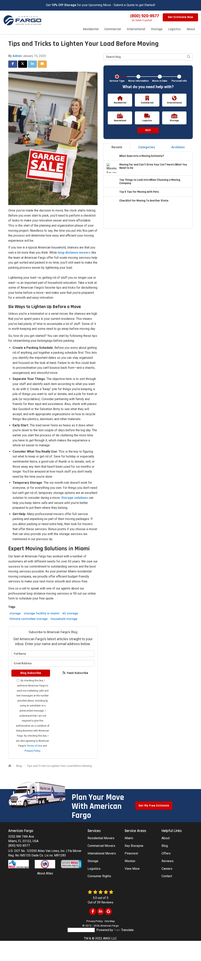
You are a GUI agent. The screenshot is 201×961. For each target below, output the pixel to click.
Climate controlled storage (28, 619)
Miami (129, 838)
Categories (146, 147)
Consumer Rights (99, 876)
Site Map (110, 921)
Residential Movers (101, 838)
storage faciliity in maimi (41, 613)
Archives (178, 147)
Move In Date (159, 81)
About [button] (191, 29)
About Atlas (45, 873)
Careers (167, 869)
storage (15, 613)
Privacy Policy (32, 750)
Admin (17, 56)
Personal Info (179, 81)
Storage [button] (156, 29)
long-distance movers (74, 252)
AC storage (70, 613)
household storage (64, 619)
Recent (116, 147)
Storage (93, 861)
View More (132, 869)
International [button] (136, 29)
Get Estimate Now (180, 17)
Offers (166, 853)
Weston (130, 861)
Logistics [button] (174, 29)
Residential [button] (91, 29)
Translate (127, 930)
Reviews (168, 861)
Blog (165, 846)
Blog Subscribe (30, 673)
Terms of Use (34, 745)
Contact (167, 876)
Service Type (117, 81)
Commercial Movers (101, 846)
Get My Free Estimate (154, 806)
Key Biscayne (134, 846)
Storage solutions (74, 498)
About (166, 838)
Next (148, 130)
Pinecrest (131, 853)
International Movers (102, 853)
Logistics (94, 869)
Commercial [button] (112, 29)
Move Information (138, 81)
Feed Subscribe (77, 673)
